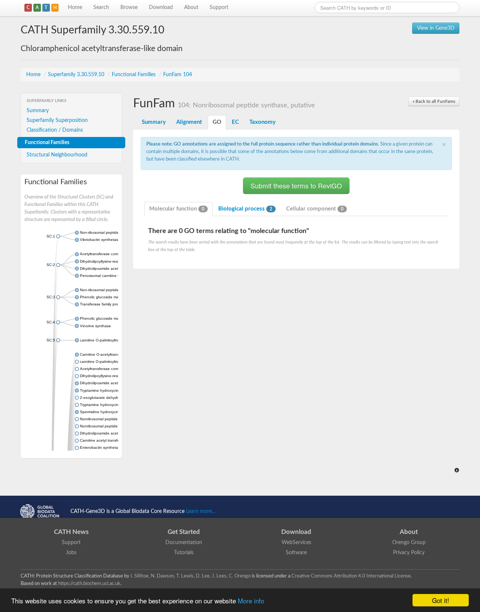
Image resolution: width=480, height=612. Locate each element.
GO (217, 122)
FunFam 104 (177, 74)
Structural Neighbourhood (57, 155)
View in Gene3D (435, 28)
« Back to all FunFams (433, 101)
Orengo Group (409, 542)
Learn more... (200, 511)
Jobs (71, 552)
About (191, 7)
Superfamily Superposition (57, 120)
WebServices (296, 542)
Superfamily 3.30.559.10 (77, 74)
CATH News (71, 532)
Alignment (189, 122)
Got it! (440, 600)
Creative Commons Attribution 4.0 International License (351, 576)
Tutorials (184, 552)
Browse (129, 7)
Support (219, 7)
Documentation (183, 542)
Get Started (184, 532)
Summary (38, 110)
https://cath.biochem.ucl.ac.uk (89, 583)
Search (101, 7)
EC (235, 122)
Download (161, 7)
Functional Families (134, 74)
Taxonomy (262, 122)
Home (75, 7)
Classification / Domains (55, 130)
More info (251, 600)
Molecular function (176, 209)
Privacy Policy (408, 552)
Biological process (245, 209)
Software (296, 552)
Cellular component (315, 209)
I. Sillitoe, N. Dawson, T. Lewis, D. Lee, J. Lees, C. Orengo (190, 576)
